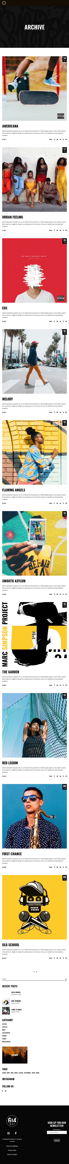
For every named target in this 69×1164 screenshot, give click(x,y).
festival (21, 1073)
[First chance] (34, 816)
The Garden (10, 671)
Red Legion (10, 762)
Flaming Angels (13, 489)
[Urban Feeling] (34, 179)
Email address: (57, 1129)
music (37, 1073)
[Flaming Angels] (34, 452)
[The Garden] (34, 634)
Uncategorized (6, 1041)
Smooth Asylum (14, 580)
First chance (12, 853)
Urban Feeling (12, 216)
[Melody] (34, 361)
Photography (6, 1033)
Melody (7, 398)
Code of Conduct (12, 1154)
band (12, 1073)
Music (3, 1030)
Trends (4, 1038)
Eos (4, 307)
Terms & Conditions (12, 1146)
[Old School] (34, 907)
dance (16, 1073)
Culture (4, 1024)
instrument (27, 1073)
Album (4, 1073)
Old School (10, 944)
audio (8, 1073)
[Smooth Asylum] (34, 543)
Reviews (4, 1035)
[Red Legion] (34, 725)
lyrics (33, 1073)
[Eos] (34, 270)
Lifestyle (4, 1027)
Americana (10, 126)
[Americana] (34, 88)
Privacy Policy (12, 1150)
